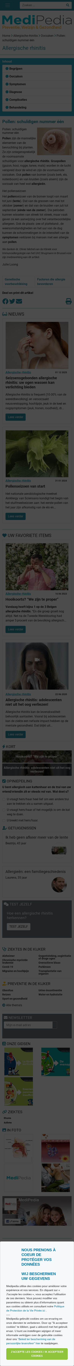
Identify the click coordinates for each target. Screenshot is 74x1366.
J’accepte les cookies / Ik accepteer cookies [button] (37, 1353)
